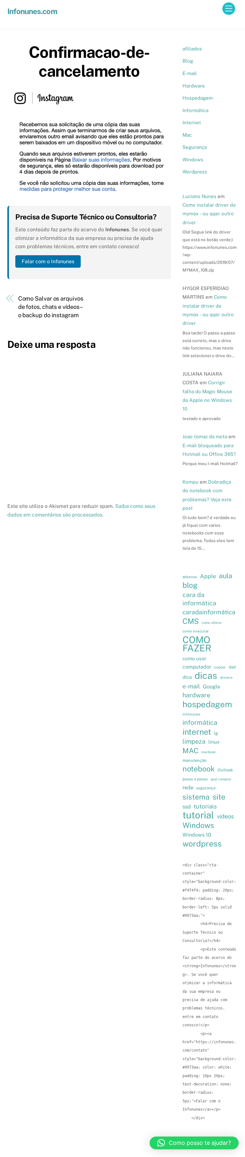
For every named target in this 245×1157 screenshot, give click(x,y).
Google (211, 686)
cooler (220, 667)
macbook (208, 752)
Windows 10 (196, 834)
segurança (206, 787)
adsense (189, 577)
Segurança (194, 147)
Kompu (190, 482)
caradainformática (208, 612)
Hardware (193, 85)
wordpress (202, 843)
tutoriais (205, 806)
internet (196, 732)
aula (225, 576)
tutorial (198, 815)
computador (196, 667)
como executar (195, 631)
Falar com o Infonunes (48, 261)
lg (216, 733)
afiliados (192, 48)
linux (214, 742)
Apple (208, 576)
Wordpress (194, 171)
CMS (190, 621)
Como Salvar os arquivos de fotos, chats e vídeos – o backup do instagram (50, 307)
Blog (187, 61)
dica (187, 677)
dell (232, 667)
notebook (198, 769)
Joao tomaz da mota (204, 436)
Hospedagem (197, 98)
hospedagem (207, 704)
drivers (226, 677)
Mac (187, 135)
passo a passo (195, 779)
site (219, 797)
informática (199, 722)
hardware (196, 695)
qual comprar (221, 779)
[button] (194, 1143)
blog (189, 585)
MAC (190, 751)
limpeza (193, 741)
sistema (196, 797)
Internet (191, 122)
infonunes (191, 714)
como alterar (212, 622)
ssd (186, 806)
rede (187, 787)
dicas (206, 675)
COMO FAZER (196, 644)
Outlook (225, 770)
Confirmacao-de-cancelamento (89, 61)
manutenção (194, 760)
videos (225, 816)
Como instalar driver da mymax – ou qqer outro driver (208, 213)
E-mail (189, 73)
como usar (194, 658)
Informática (195, 110)
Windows (192, 159)
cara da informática (199, 599)
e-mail (191, 686)
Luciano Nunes (199, 196)
